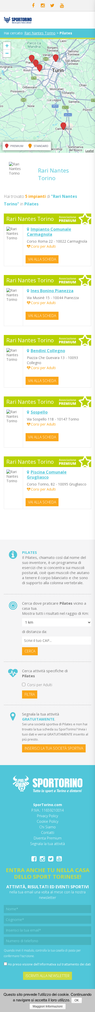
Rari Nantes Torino (39, 33)
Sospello (39, 412)
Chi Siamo (47, 827)
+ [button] (7, 46)
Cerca (30, 651)
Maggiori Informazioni (48, 1006)
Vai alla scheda (42, 259)
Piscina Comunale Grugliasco (47, 474)
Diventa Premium (48, 838)
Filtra (30, 694)
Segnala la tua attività (47, 843)
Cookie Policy (47, 821)
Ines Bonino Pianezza (52, 290)
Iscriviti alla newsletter (47, 975)
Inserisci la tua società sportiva (54, 748)
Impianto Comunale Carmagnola (49, 231)
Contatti (47, 832)
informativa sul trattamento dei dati (65, 964)
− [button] (7, 53)
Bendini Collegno (48, 350)
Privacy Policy (47, 815)
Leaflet (89, 151)
